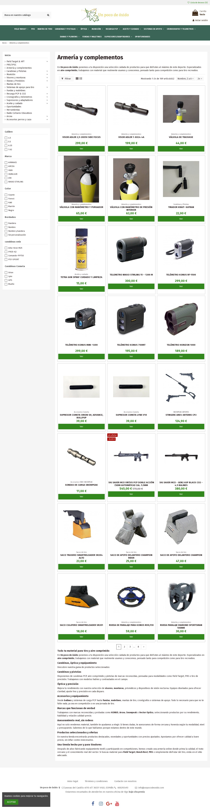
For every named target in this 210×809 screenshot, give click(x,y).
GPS (10, 280)
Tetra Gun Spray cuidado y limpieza (81, 277)
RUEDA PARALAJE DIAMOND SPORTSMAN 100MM (181, 626)
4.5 (9, 138)
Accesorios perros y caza (19, 119)
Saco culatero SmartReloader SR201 (81, 625)
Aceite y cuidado (14, 103)
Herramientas (13, 110)
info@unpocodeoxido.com (151, 787)
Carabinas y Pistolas (16, 71)
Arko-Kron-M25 (15, 248)
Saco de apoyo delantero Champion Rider (131, 556)
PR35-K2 (12, 252)
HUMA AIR (12, 174)
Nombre (12, 227)
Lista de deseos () (199, 2)
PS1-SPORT (13, 259)
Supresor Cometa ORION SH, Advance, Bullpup (81, 416)
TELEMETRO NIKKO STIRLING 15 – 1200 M (131, 274)
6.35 (10, 145)
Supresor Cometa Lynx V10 (131, 414)
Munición (11, 74)
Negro (11, 210)
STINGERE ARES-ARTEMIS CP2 (181, 414)
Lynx (10, 276)
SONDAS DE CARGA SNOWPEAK (81, 484)
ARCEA (11, 166)
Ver (81, 148)
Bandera (12, 223)
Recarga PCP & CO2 (16, 93)
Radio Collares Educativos (19, 113)
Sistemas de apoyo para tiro (20, 87)
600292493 (123, 787)
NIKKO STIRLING (15, 182)
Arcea (9, 116)
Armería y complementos (19, 68)
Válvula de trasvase (181, 137)
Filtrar (67, 78)
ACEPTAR (11, 802)
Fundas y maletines (16, 90)
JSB (10, 178)
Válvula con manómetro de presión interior (131, 208)
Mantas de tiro (14, 84)
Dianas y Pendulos (16, 81)
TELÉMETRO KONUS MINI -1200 (81, 344)
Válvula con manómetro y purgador (81, 207)
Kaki (10, 202)
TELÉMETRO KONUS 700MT (131, 344)
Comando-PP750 (16, 255)
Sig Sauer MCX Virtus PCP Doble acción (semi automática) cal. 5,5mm (131, 484)
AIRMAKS (12, 162)
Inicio (8, 55)
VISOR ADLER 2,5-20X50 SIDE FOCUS (81, 137)
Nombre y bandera (16, 231)
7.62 (10, 149)
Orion (10, 272)
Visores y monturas (16, 77)
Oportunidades (14, 106)
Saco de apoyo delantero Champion (181, 555)
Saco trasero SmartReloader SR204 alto (81, 556)
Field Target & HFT (15, 61)
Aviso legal (73, 781)
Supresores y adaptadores (20, 100)
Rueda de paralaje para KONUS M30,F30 (131, 625)
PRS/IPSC (11, 64)
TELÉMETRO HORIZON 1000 (181, 344)
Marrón (11, 206)
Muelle (11, 284)
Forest (11, 198)
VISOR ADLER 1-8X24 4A (131, 137)
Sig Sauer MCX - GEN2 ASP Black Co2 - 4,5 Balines (181, 484)
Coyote (11, 195)
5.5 (9, 141)
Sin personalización (17, 235)
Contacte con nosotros (125, 781)
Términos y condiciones (96, 781)
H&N (10, 170)
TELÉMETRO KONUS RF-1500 (181, 274)
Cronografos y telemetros (19, 97)
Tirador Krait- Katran (181, 207)
